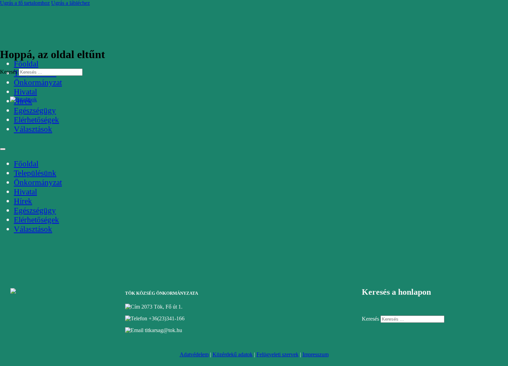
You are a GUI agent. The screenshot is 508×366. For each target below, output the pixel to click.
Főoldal (26, 63)
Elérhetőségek (36, 119)
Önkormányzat (38, 82)
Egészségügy (35, 110)
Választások (33, 129)
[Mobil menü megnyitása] (3, 149)
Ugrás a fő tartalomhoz (25, 3)
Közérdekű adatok (233, 354)
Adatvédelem (194, 354)
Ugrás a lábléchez (70, 3)
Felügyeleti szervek (277, 354)
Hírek (23, 200)
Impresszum (315, 354)
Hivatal (25, 91)
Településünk (35, 172)
